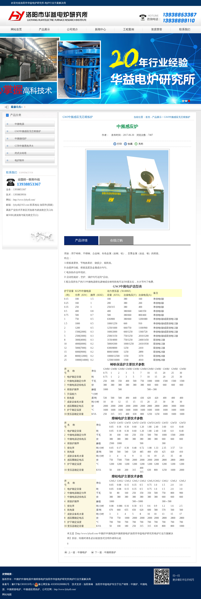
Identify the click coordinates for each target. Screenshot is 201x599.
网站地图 (7, 594)
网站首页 (16, 29)
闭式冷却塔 (20, 153)
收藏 (130, 143)
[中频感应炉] (127, 189)
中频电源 (19, 124)
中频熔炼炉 (110, 552)
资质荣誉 (156, 29)
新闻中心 (100, 29)
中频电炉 (82, 552)
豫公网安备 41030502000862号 (53, 584)
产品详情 (81, 240)
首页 (147, 117)
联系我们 (184, 29)
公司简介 (72, 29)
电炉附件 (19, 160)
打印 (119, 143)
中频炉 (134, 584)
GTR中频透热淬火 (24, 145)
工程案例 (128, 29)
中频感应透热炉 (31, 589)
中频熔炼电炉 (14, 589)
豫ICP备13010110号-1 (23, 584)
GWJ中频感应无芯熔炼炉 (28, 131)
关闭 (140, 143)
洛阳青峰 (88, 584)
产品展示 (44, 29)
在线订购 (116, 240)
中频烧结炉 (20, 138)
